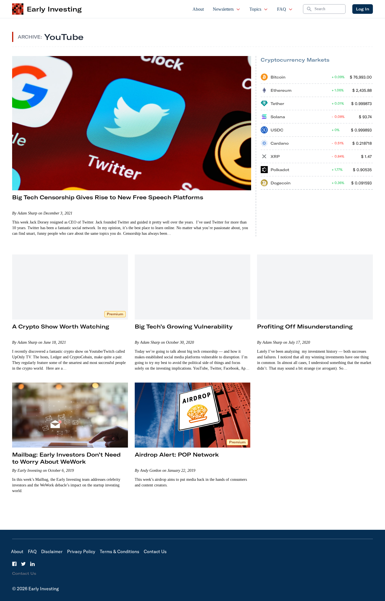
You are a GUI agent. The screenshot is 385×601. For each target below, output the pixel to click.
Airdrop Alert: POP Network (177, 454)
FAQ (281, 9)
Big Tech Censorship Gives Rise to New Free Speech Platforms (107, 197)
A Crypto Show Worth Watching (60, 326)
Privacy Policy (81, 551)
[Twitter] (23, 564)
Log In (362, 9)
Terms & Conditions (119, 551)
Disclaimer (52, 551)
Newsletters (223, 9)
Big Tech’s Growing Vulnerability (184, 326)
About (198, 9)
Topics (255, 9)
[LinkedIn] (32, 564)
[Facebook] (14, 564)
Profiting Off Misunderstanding (305, 326)
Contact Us (155, 551)
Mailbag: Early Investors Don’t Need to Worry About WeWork (66, 458)
